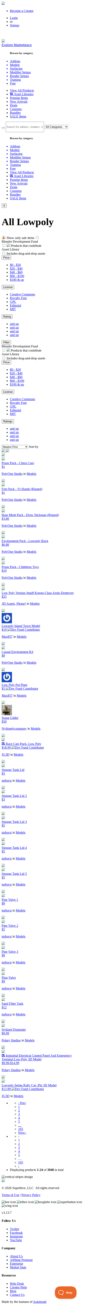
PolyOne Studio (12, 473)
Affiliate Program (21, 1260)
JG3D (5, 754)
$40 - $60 (16, 272)
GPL (13, 302)
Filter (6, 342)
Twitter (14, 1229)
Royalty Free (18, 298)
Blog (13, 1291)
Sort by (33, 446)
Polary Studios (11, 1040)
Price (6, 257)
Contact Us (17, 1294)
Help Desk (17, 1283)
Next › (22, 1132)
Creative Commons (22, 294)
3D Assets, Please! (14, 603)
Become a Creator (21, 11)
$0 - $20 (15, 265)
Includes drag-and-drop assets (26, 253)
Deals (13, 105)
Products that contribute (25, 245)
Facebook (16, 1232)
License (8, 287)
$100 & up (17, 279)
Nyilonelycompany (14, 728)
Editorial (15, 305)
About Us (16, 1256)
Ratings (7, 421)
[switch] (37, 237)
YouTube (16, 1240)
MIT (13, 309)
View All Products (22, 90)
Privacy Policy (30, 1195)
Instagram (16, 1236)
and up (14, 324)
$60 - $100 (17, 276)
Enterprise (16, 1263)
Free (13, 83)
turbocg (7, 780)
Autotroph (39, 1301)
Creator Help (18, 1287)
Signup (14, 25)
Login (14, 18)
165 (20, 1129)
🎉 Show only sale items (18, 238)
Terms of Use (10, 1195)
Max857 (7, 636)
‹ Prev (22, 1103)
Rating (7, 316)
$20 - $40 (16, 268)
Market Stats (18, 1267)
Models (31, 473)
